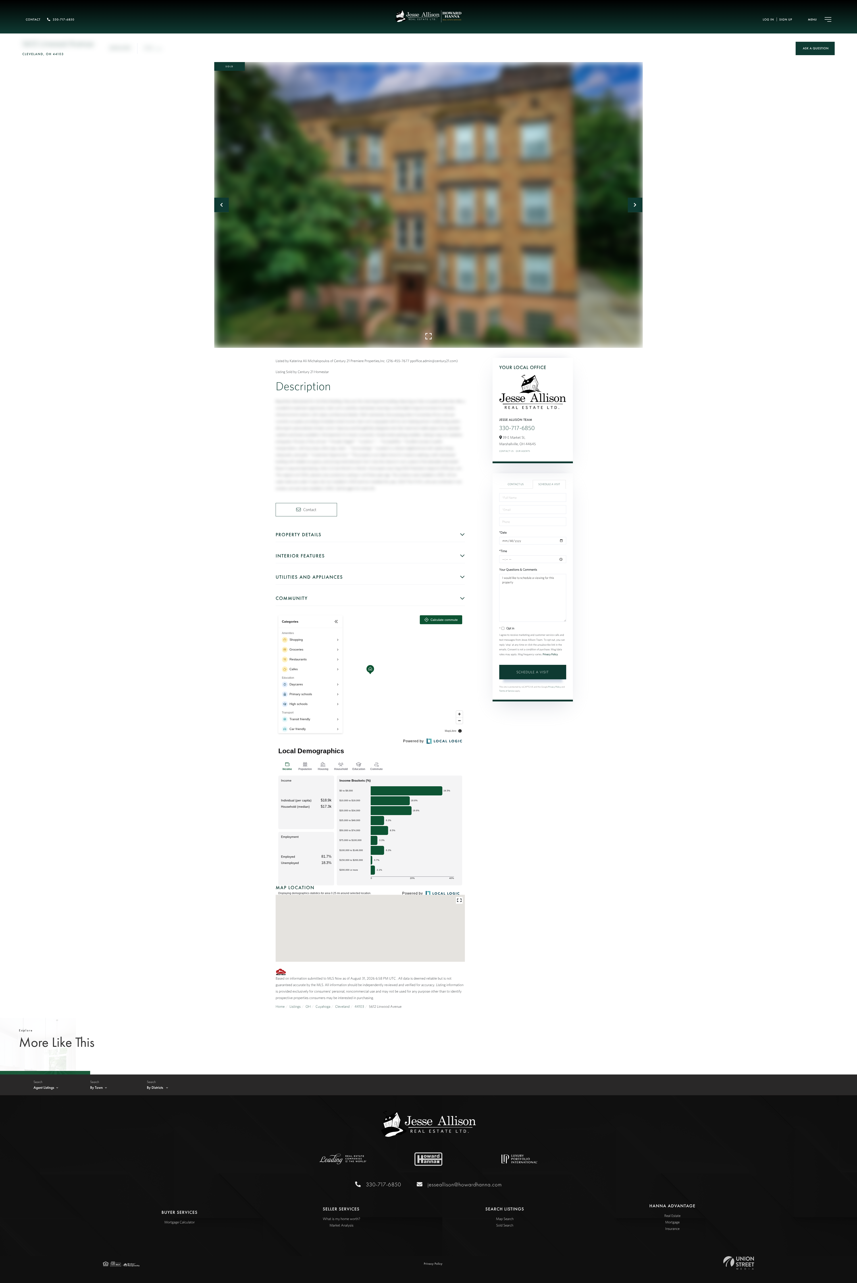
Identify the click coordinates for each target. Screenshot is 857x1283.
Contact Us (506, 451)
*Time (503, 551)
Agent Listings (43, 1087)
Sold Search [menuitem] (504, 1225)
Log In (768, 20)
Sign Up (785, 20)
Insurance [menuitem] (672, 1229)
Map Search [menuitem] (505, 1219)
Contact (33, 20)
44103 (359, 1006)
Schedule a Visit (549, 484)
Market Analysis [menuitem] (341, 1225)
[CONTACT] (815, 48)
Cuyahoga (323, 1006)
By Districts (155, 1087)
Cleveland (342, 1006)
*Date (503, 532)
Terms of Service (507, 690)
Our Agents (523, 451)
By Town (96, 1087)
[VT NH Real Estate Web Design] (738, 1263)
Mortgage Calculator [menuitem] (179, 1222)
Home (280, 1006)
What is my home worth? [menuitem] (341, 1219)
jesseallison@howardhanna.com (465, 1184)
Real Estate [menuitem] (672, 1216)
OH (308, 1006)
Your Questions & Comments (518, 569)
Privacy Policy (550, 654)
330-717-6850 (63, 20)
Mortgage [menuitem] (672, 1222)
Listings (295, 1006)
